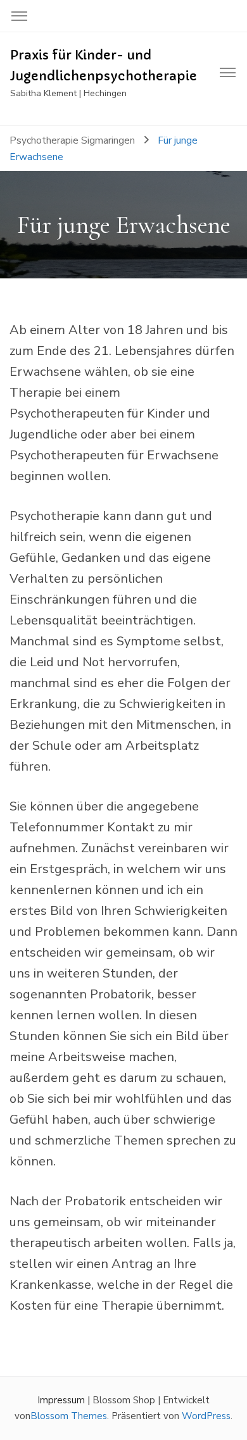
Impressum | (64, 1400)
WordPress (206, 1416)
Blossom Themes (68, 1416)
